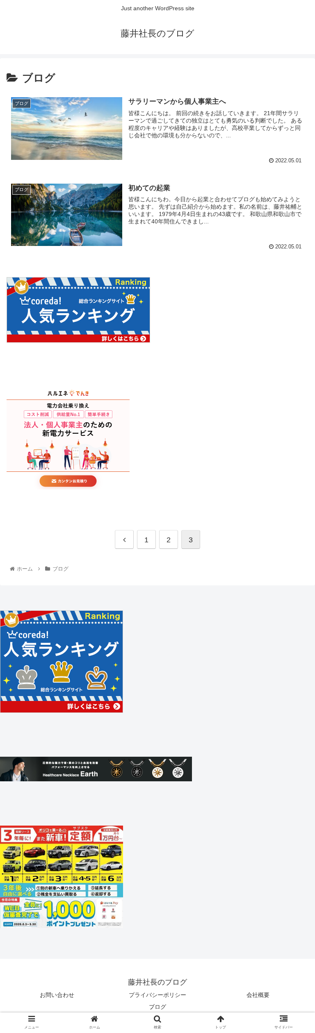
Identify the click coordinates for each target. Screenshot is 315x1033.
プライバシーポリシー (157, 995)
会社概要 (258, 995)
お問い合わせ (57, 995)
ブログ (157, 1006)
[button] (291, 794)
